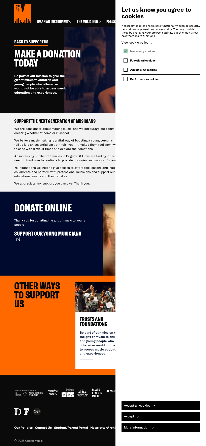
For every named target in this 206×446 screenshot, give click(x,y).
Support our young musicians (47, 233)
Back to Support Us (31, 42)
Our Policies (23, 427)
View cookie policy (135, 42)
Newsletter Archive (104, 427)
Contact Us (43, 427)
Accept (129, 416)
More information (136, 427)
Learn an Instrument (53, 21)
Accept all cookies (137, 405)
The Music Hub (87, 21)
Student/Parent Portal (71, 427)
